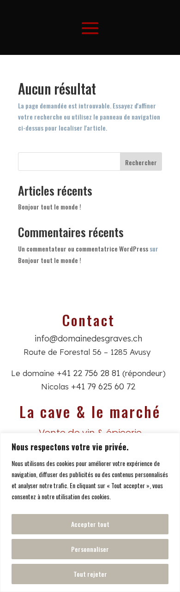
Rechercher (141, 162)
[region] (90, 512)
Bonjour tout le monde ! (49, 206)
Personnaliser (90, 549)
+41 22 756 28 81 (88, 373)
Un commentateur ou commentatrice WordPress (83, 248)
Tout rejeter (90, 574)
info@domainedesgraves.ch (88, 338)
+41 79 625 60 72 (103, 386)
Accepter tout (90, 524)
